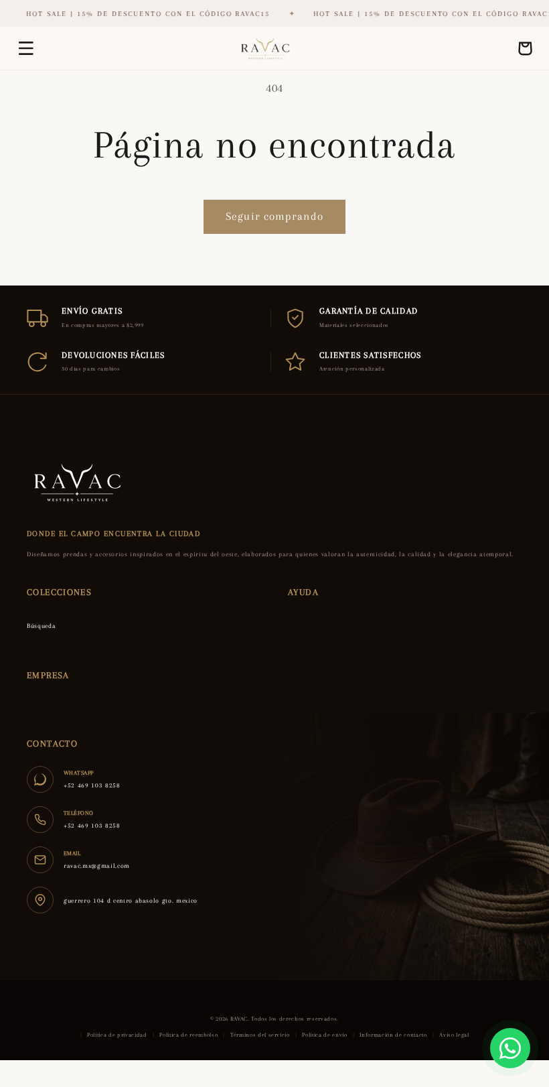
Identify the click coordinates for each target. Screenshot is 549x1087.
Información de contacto (393, 1034)
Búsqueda (41, 625)
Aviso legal (454, 1034)
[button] (26, 48)
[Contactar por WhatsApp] (510, 1048)
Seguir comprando (274, 216)
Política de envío (324, 1034)
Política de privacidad (117, 1034)
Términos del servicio (260, 1034)
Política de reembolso (188, 1034)
